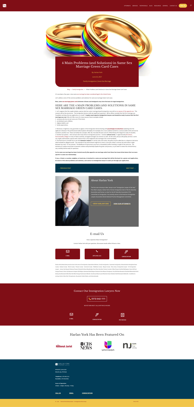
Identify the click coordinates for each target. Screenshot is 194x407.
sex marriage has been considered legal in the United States (94, 94)
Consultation (87, 393)
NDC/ (137, 401)
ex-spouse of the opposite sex (125, 111)
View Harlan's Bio (101, 204)
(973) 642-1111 (98, 298)
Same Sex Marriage (104, 81)
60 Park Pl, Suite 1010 (60, 369)
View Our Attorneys (122, 204)
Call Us (58, 393)
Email (71, 393)
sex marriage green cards (70, 101)
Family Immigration (90, 81)
